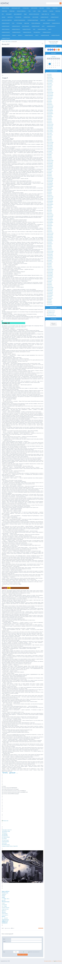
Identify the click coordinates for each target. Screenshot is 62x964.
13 (47, 63)
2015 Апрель (50, 98)
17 (55, 63)
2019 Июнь (50, 174)
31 (55, 67)
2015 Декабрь (50, 110)
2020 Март (50, 187)
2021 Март (50, 205)
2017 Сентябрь (50, 142)
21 (49, 65)
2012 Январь (50, 80)
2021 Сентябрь (50, 214)
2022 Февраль (50, 222)
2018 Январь (50, 148)
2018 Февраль (50, 149)
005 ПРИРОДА (4, 834)
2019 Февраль (50, 168)
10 (55, 62)
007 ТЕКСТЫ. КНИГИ (6, 837)
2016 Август (50, 122)
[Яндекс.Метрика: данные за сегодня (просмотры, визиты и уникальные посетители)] (57, 961)
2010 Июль (50, 77)
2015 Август (50, 104)
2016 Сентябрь (50, 124)
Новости (3, 916)
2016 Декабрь (50, 128)
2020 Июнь (50, 192)
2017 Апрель (50, 134)
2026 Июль (50, 302)
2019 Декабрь (50, 183)
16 (53, 63)
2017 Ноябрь (50, 145)
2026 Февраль (50, 295)
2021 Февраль (50, 204)
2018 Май (49, 154)
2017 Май (49, 136)
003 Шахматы (4, 832)
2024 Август (50, 267)
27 (47, 67)
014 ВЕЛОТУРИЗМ (5, 841)
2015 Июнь (50, 101)
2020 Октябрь (50, 198)
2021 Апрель (50, 207)
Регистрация (52, 43)
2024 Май (49, 263)
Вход (56, 43)
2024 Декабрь (50, 273)
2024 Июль (50, 266)
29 (51, 67)
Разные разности (5, 915)
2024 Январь (50, 257)
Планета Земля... (5, 913)
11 (57, 62)
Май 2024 (53, 56)
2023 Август (50, 249)
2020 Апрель (50, 189)
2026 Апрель (50, 298)
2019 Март (50, 169)
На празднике (4, 904)
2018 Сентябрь (50, 160)
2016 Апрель (50, 116)
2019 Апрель (50, 171)
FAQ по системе (51, 313)
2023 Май (49, 245)
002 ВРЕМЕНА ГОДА (6, 831)
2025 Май (49, 281)
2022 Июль (50, 230)
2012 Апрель (50, 84)
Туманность (4, 894)
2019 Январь (50, 166)
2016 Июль (50, 121)
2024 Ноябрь (50, 272)
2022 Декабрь (50, 237)
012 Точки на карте (5, 840)
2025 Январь (50, 275)
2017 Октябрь (50, 143)
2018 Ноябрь (50, 163)
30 (53, 67)
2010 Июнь (50, 75)
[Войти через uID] (48, 50)
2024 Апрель (50, 261)
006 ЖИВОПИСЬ (5, 835)
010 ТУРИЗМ (4, 838)
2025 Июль (50, 284)
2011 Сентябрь (50, 78)
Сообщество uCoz (51, 312)
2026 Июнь (50, 301)
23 (53, 65)
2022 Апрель (50, 225)
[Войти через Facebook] (52, 50)
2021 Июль (50, 211)
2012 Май (49, 86)
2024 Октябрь (50, 270)
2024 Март (50, 260)
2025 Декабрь (50, 292)
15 (51, 63)
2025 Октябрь (50, 289)
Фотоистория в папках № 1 (7, 829)
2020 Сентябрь (50, 196)
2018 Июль (50, 157)
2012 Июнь (50, 87)
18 (57, 63)
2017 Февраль (50, 131)
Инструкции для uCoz (52, 315)
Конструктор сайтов (47, 961)
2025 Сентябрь (50, 287)
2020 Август (50, 195)
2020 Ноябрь (50, 199)
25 (57, 65)
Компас (5, 3)
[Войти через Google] (57, 50)
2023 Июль (50, 248)
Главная (3, 41)
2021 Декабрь (50, 219)
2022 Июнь (50, 228)
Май (9, 41)
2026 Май (49, 299)
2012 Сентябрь (50, 92)
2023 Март (50, 242)
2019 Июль (50, 175)
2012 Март (50, 83)
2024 (6, 41)
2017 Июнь (50, 137)
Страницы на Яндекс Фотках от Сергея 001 (10, 846)
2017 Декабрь (50, 146)
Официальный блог (51, 310)
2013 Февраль (50, 95)
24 (55, 65)
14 (11, 41)
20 (47, 65)
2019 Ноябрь (50, 181)
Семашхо (4, 922)
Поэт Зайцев (4, 906)
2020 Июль (50, 193)
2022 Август (50, 231)
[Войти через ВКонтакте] (50, 50)
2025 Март (50, 278)
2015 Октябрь (50, 107)
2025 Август (50, 286)
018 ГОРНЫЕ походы (6, 844)
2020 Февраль (50, 186)
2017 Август (50, 140)
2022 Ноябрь (50, 236)
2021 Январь (50, 202)
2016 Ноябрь (50, 127)
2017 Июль (50, 139)
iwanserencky (8, 928)
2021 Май (49, 208)
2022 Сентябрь (50, 233)
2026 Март (50, 296)
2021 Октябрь (50, 216)
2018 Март (50, 151)
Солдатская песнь (5, 909)
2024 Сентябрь (50, 269)
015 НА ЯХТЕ (4, 843)
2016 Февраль (50, 113)
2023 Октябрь (50, 252)
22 (51, 65)
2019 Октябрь (50, 180)
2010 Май (49, 74)
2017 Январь (50, 130)
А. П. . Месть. (6, 898)
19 (59, 63)
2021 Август (50, 213)
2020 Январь (50, 184)
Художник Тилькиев (5, 907)
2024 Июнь (50, 264)
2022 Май (49, 227)
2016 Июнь (50, 119)
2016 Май (49, 118)
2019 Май (49, 172)
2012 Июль (50, 89)
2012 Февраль (50, 81)
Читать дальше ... (10, 773)
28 (49, 67)
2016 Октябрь (50, 125)
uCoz (53, 961)
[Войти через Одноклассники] (59, 50)
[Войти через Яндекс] (54, 50)
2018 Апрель (50, 152)
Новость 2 (5, 921)
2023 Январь (50, 239)
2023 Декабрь (50, 255)
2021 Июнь (50, 210)
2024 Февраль (50, 258)
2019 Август (50, 177)
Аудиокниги (5, 919)
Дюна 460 (3, 900)
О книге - (3, 903)
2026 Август (50, 304)
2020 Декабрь (50, 201)
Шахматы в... (4, 910)
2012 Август (50, 90)
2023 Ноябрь (50, 254)
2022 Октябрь (50, 234)
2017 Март (50, 133)
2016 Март (50, 115)
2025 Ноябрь (50, 290)
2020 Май (49, 190)
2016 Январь (50, 112)
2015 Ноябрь (50, 109)
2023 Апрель (50, 243)
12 (59, 62)
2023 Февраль (50, 240)
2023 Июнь (50, 246)
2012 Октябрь (50, 93)
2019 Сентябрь (50, 178)
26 (59, 65)
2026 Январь (50, 293)
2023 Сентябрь (50, 251)
